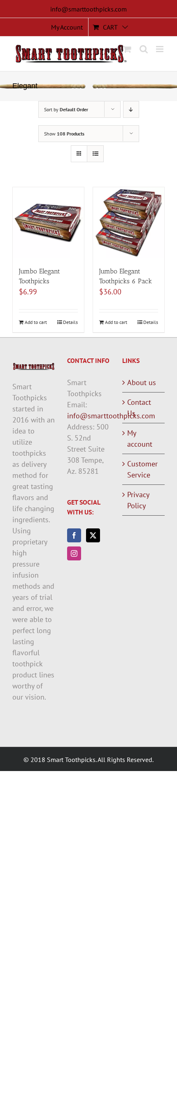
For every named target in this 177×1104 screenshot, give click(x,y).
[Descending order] (131, 109)
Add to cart (36, 322)
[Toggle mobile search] (144, 49)
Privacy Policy (138, 500)
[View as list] (95, 154)
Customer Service (142, 469)
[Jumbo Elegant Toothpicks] (48, 222)
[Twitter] (93, 535)
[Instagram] (74, 553)
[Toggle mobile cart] (127, 49)
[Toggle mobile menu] (160, 49)
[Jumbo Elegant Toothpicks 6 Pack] (128, 222)
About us (141, 382)
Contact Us (139, 407)
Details (70, 322)
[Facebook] (74, 535)
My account (139, 438)
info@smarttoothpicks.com (88, 9)
